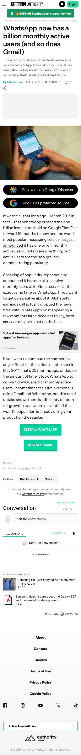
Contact (40, 648)
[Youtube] (40, 705)
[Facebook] (5, 705)
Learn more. (71, 21)
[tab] (14, 533)
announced (13, 245)
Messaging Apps (20, 468)
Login (73, 4)
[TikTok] (76, 705)
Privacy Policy (40, 682)
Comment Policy (33, 494)
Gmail (6, 468)
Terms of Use (41, 671)
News (7, 463)
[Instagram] (23, 705)
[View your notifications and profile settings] (74, 533)
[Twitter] (58, 705)
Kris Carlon (14, 82)
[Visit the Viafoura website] (69, 614)
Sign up (71, 502)
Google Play (58, 228)
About (41, 637)
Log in (60, 502)
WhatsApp (31, 222)
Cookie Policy (40, 693)
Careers (40, 660)
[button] (40, 4)
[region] (40, 559)
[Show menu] (4, 4)
